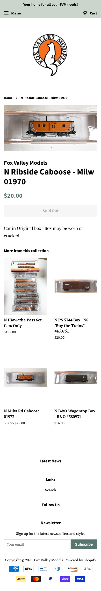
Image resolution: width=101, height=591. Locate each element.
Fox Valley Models (48, 559)
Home (8, 98)
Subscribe (84, 544)
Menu (15, 13)
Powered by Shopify (80, 559)
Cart (93, 13)
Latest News (50, 461)
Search (50, 489)
